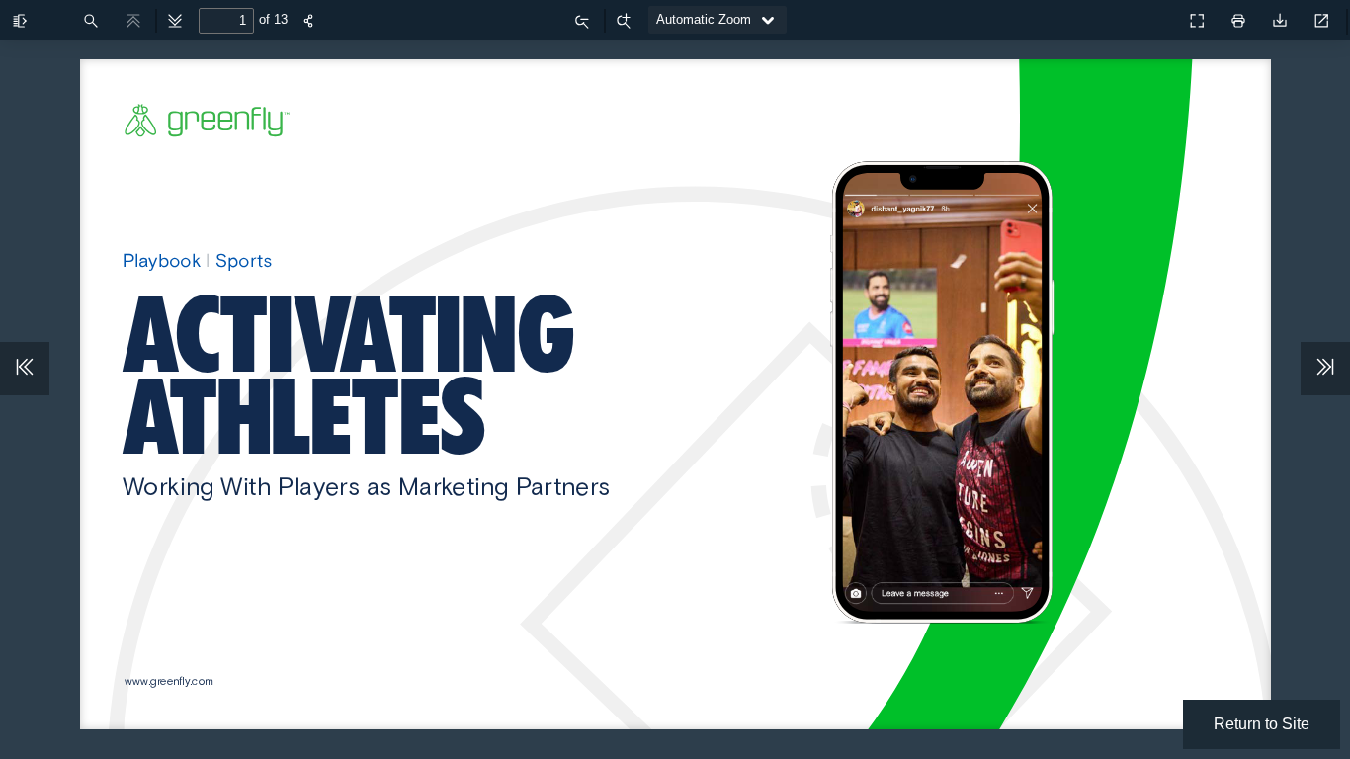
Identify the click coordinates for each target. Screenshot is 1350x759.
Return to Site (1261, 724)
